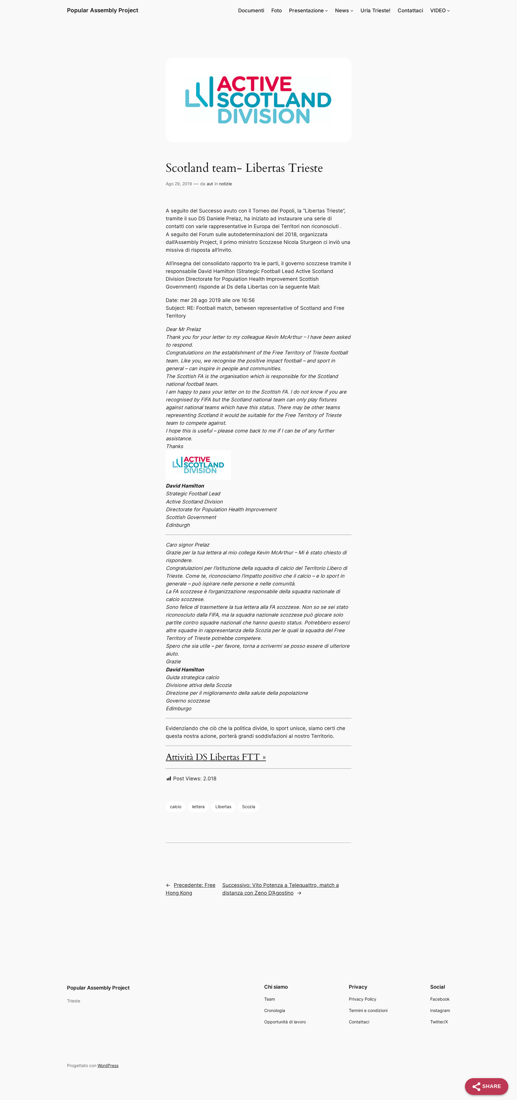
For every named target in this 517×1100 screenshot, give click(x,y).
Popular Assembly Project (102, 10)
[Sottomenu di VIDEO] (448, 10)
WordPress (108, 1065)
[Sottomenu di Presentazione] (326, 10)
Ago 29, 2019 (179, 183)
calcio (175, 806)
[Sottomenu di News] (351, 10)
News (342, 10)
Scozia (248, 806)
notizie (225, 183)
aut (210, 183)
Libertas (223, 806)
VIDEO (438, 10)
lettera (198, 806)
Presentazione (306, 10)
